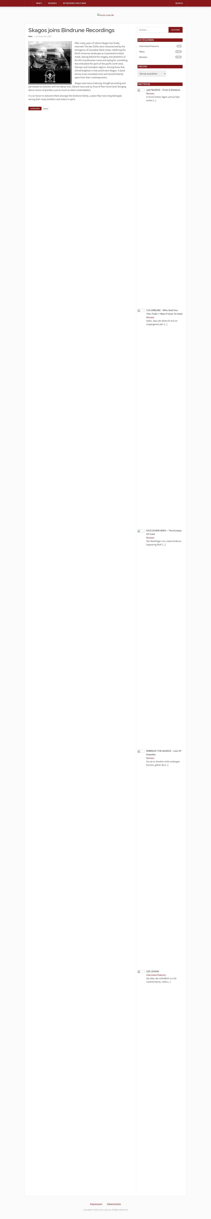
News (39, 3)
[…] (154, 100)
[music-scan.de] (105, 14)
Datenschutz (114, 1204)
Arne (30, 36)
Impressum (96, 1204)
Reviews (52, 3)
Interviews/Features (74, 3)
